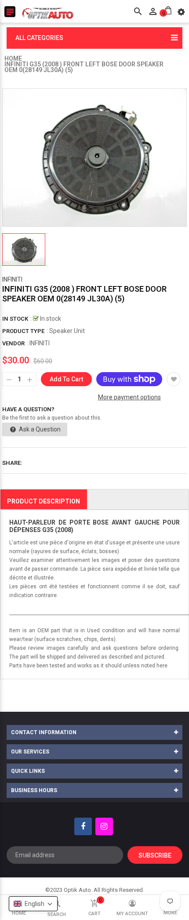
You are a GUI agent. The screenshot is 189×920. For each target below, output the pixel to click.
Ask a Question (39, 429)
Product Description (43, 501)
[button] (33, 904)
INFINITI (12, 279)
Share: (12, 463)
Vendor (13, 343)
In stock (15, 318)
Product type (23, 331)
